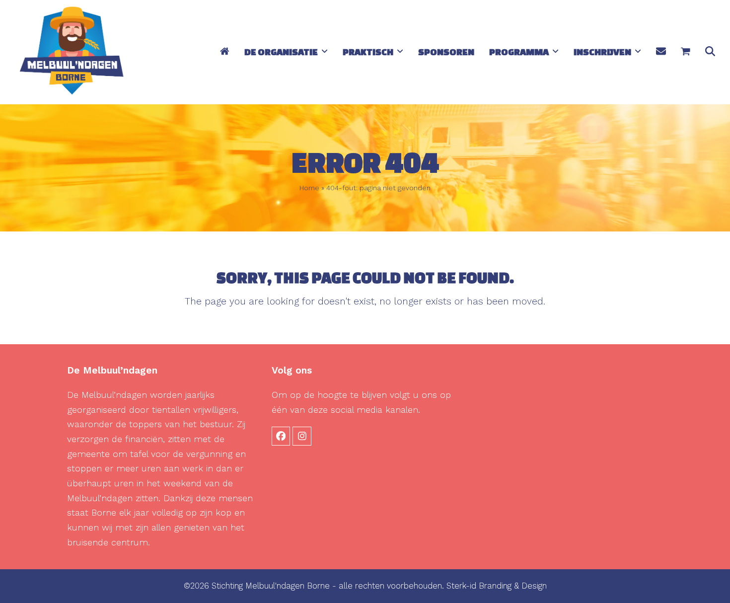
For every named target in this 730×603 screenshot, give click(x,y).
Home (309, 188)
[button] (685, 52)
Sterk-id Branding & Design (496, 586)
